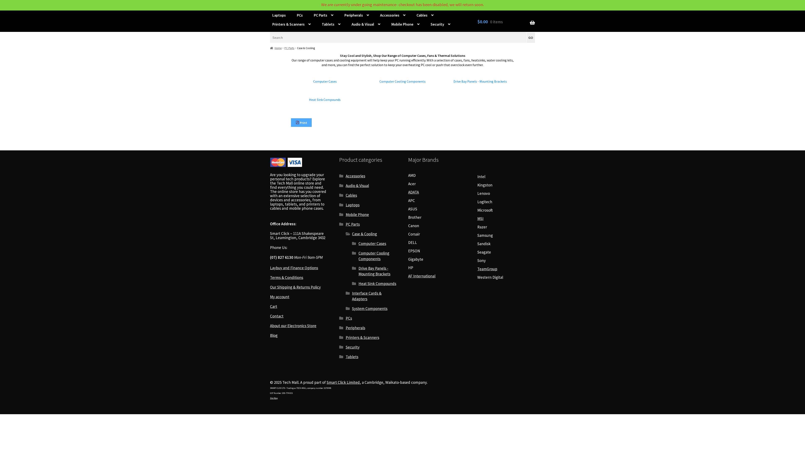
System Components (369, 308)
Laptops (279, 15)
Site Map (274, 398)
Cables (422, 15)
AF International (421, 276)
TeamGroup (487, 268)
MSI (480, 218)
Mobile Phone (402, 24)
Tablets (328, 24)
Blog (274, 335)
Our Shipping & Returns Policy (295, 287)
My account (279, 296)
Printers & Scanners (288, 24)
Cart (273, 306)
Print (303, 123)
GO (530, 37)
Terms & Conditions (286, 277)
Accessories (389, 15)
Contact (276, 316)
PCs (300, 15)
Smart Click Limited (343, 382)
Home (278, 48)
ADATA (413, 192)
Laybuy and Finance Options (294, 267)
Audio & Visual (363, 24)
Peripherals (353, 15)
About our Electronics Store (293, 325)
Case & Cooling (364, 233)
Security (437, 24)
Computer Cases (372, 243)
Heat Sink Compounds (377, 283)
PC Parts (320, 15)
